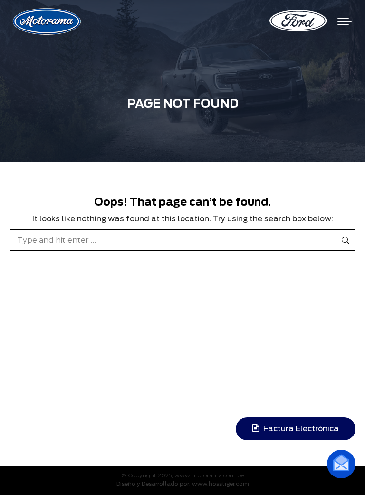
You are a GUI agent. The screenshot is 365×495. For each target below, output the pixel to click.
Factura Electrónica (300, 428)
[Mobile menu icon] (344, 21)
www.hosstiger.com (220, 483)
